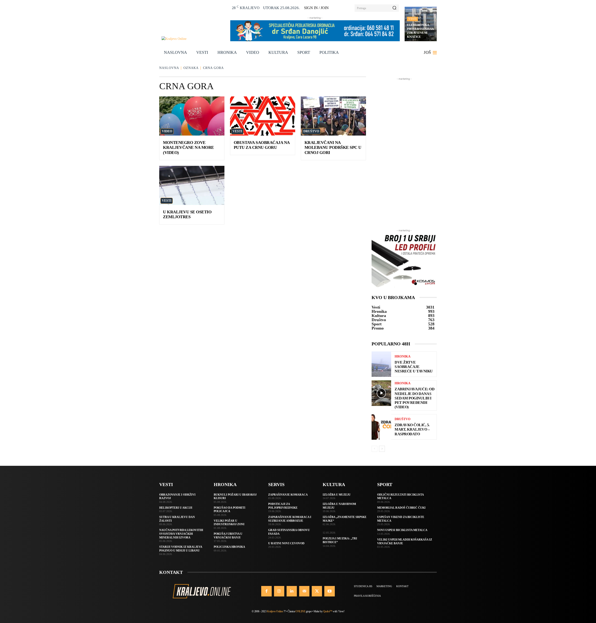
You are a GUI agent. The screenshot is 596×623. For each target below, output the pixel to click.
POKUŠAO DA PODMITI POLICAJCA (229, 509)
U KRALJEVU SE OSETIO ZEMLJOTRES (187, 214)
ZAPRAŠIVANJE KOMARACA (288, 494)
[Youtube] (329, 591)
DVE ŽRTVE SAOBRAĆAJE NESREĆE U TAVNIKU (414, 366)
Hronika (402, 356)
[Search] (394, 8)
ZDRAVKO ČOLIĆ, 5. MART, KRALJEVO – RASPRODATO (412, 429)
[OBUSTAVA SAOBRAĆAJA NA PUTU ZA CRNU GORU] (262, 116)
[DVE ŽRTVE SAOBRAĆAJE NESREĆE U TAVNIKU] (381, 364)
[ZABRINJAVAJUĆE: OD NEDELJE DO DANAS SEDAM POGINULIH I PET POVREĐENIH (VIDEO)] (381, 393)
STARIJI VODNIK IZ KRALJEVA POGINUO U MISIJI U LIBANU (180, 548)
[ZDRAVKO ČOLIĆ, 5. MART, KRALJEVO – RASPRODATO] (381, 426)
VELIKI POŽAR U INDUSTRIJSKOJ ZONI (229, 522)
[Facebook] (266, 591)
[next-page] (382, 449)
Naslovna (169, 68)
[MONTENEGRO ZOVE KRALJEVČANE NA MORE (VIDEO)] (191, 116)
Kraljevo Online (275, 611)
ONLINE (300, 611)
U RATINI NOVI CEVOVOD (286, 543)
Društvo (311, 131)
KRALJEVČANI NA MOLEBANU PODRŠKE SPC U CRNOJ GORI (333, 147)
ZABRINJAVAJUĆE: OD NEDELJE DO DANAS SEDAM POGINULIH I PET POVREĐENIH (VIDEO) (414, 398)
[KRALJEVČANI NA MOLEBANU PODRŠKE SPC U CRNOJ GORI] (333, 116)
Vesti (412, 18)
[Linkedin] (292, 591)
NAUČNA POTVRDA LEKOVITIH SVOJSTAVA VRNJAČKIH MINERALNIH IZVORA (181, 533)
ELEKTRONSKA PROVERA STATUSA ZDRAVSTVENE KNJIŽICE (420, 30)
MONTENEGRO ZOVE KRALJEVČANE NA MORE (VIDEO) (188, 147)
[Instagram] (279, 591)
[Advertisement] (404, 151)
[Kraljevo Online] (193, 38)
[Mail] (304, 591)
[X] (317, 591)
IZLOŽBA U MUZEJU (337, 494)
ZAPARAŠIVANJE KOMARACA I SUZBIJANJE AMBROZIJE (289, 518)
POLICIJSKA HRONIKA (229, 546)
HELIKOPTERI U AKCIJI (175, 507)
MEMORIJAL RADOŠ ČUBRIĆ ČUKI (401, 507)
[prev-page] (374, 449)
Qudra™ (327, 611)
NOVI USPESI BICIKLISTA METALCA (402, 530)
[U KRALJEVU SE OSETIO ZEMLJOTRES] (191, 185)
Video (167, 131)
